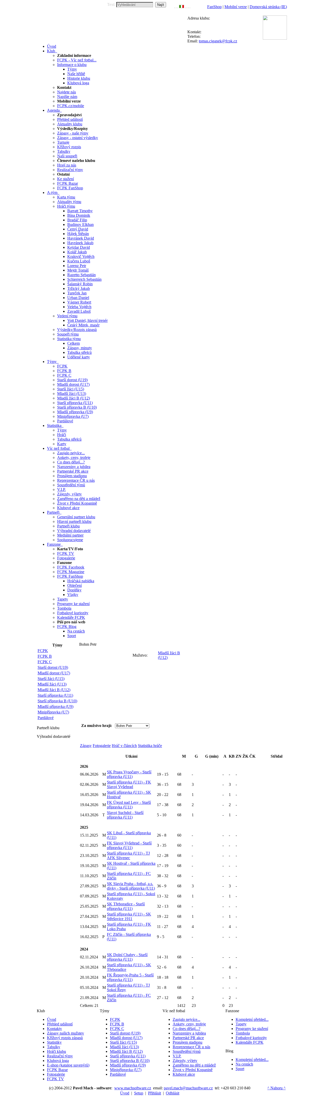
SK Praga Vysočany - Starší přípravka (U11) (129, 774)
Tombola (64, 608)
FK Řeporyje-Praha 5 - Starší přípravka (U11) (130, 977)
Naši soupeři (67, 156)
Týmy (72, 69)
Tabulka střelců (79, 352)
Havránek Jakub (80, 243)
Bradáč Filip (77, 220)
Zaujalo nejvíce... (71, 453)
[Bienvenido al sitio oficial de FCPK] (188, 7)
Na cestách (76, 631)
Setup (138, 1093)
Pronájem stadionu (72, 476)
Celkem (73, 343)
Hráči (61, 434)
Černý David (77, 229)
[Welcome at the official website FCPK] (174, 7)
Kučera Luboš (78, 261)
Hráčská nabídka (80, 581)
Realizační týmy (70, 170)
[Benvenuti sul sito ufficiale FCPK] (181, 7)
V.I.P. (61, 489)
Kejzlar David (78, 247)
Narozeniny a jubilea (73, 466)
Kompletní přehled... (252, 1019)
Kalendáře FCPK (71, 617)
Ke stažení (65, 179)
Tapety (62, 599)
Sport (71, 636)
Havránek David (80, 238)
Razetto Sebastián (81, 275)
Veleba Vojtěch (79, 307)
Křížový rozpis (69, 147)
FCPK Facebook (70, 567)
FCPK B (64, 371)
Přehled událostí (70, 119)
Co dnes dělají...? (71, 462)
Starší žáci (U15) (70, 389)
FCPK (62, 366)
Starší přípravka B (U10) (77, 407)
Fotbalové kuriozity (72, 613)
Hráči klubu (56, 1051)
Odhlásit (172, 1093)
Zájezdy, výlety (69, 494)
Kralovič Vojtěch (80, 256)
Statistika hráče (150, 745)
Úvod (51, 1019)
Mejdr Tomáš (78, 270)
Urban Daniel (78, 297)
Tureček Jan (77, 293)
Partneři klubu (68, 526)
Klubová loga (78, 83)
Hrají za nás (66, 165)
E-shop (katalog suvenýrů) (68, 1065)
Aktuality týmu (69, 201)
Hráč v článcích (124, 745)
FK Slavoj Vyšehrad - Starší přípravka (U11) (129, 845)
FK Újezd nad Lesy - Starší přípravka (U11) (129, 804)
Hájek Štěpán (78, 233)
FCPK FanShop (70, 188)
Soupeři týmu (68, 334)
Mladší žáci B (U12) (73, 398)
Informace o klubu (72, 64)
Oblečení (74, 585)
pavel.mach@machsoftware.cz (188, 1088)
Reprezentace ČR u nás (76, 480)
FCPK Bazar (67, 183)
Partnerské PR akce (72, 471)
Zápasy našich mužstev (65, 1033)
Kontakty (54, 1028)
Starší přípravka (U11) (75, 403)
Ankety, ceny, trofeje (73, 457)
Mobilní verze (235, 7)
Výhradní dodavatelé (74, 530)
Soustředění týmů (71, 485)
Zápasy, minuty (79, 348)
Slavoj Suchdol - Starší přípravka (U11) (125, 814)
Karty (61, 444)
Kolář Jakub (77, 252)
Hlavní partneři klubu (74, 521)
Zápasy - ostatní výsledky (77, 138)
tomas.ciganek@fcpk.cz (218, 41)
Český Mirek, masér (83, 325)
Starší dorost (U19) (72, 380)
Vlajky (72, 594)
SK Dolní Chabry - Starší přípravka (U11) (127, 957)
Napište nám (67, 96)
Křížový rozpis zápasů (65, 1038)
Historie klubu (78, 78)
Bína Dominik (78, 215)
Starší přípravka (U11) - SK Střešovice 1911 (129, 916)
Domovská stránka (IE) (268, 7)
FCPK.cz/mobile (70, 106)
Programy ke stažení (73, 604)
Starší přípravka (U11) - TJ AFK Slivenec (128, 855)
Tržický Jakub (78, 288)
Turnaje (63, 142)
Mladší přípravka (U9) (75, 412)
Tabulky (63, 151)
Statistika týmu (69, 339)
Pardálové (65, 421)
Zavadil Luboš (79, 311)
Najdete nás (66, 92)
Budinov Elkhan (80, 224)
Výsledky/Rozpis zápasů (77, 329)
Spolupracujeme (70, 540)
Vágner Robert (79, 302)
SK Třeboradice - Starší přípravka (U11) (126, 906)
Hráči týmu (66, 206)
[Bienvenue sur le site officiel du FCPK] (177, 7)
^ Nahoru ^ (276, 1088)
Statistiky (54, 1042)
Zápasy (86, 745)
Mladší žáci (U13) (71, 393)
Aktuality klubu (69, 124)
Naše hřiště (76, 74)
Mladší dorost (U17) (73, 384)
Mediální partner (70, 535)
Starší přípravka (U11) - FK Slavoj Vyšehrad (129, 784)
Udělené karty (78, 357)
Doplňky (74, 590)
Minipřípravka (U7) (73, 416)
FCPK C (64, 375)
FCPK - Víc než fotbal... (76, 60)
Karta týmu (66, 197)
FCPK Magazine (70, 572)
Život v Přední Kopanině (77, 503)
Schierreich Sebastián (84, 279)
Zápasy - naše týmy (72, 133)
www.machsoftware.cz (132, 1088)
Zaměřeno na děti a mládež (78, 498)
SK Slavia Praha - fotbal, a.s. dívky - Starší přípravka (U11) (131, 885)
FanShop (214, 7)
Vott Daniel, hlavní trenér (87, 320)
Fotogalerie (66, 558)
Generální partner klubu (76, 517)
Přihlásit (154, 1093)
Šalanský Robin (80, 284)
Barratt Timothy (80, 211)
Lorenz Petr (76, 265)
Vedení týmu (67, 316)
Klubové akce (68, 508)
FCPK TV (65, 553)
